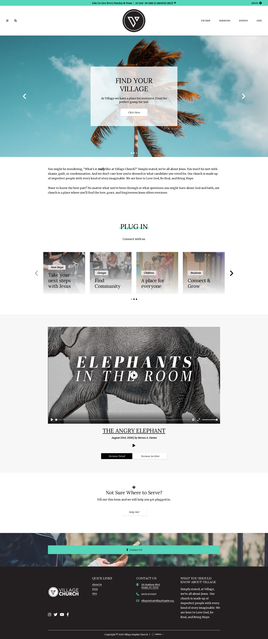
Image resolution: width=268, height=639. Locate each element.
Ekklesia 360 (157, 634)
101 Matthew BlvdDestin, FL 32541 (150, 586)
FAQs (95, 589)
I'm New (205, 20)
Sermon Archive (150, 456)
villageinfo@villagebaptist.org (157, 600)
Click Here (134, 112)
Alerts (255, 3)
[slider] (122, 419)
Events (243, 20)
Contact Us (135, 549)
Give (259, 20)
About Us (97, 584)
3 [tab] (136, 153)
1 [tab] (131, 153)
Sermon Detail (117, 456)
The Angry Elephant (134, 430)
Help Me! (134, 512)
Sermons (224, 20)
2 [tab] (134, 153)
